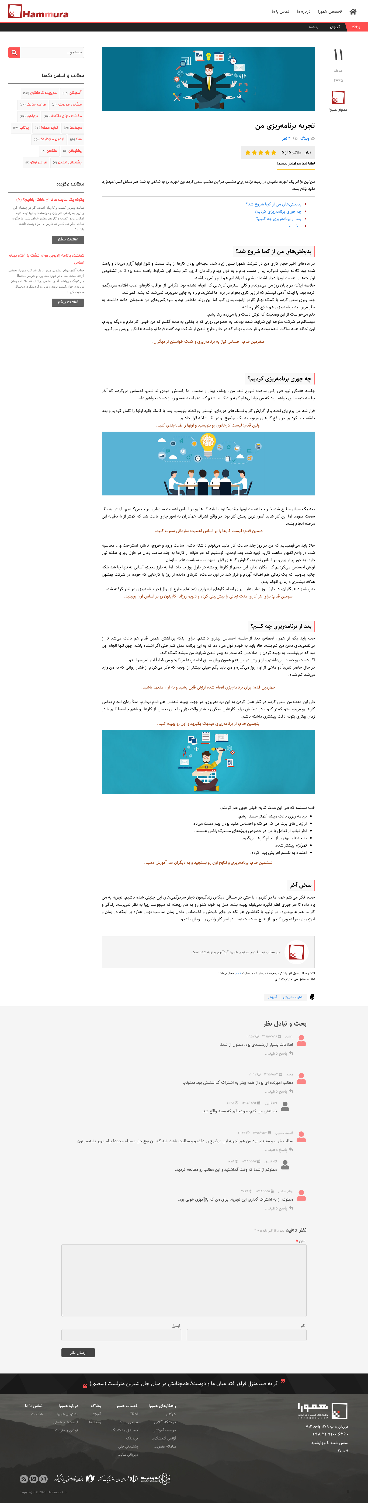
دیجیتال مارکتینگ (125, 1430)
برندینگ (132, 1438)
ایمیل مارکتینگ (49, 139)
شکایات (37, 1414)
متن (302, 1241)
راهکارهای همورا (162, 1406)
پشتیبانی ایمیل (67, 162)
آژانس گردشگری (164, 1438)
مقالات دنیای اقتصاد (63, 116)
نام (303, 1326)
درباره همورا (68, 1406)
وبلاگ (356, 27)
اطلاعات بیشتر (68, 240)
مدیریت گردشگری (40, 93)
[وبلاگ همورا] (24, 1479)
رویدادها (73, 128)
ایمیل (176, 1326)
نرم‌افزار (29, 116)
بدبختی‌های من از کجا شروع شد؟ (273, 204)
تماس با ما (34, 1406)
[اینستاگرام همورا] (43, 1479)
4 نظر (287, 138)
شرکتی (171, 1414)
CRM (134, 1414)
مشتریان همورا (67, 1414)
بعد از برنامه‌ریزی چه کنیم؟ (278, 218)
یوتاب (21, 128)
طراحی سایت (33, 105)
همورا (238, 973)
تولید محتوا (46, 128)
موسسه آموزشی (164, 1430)
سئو (76, 139)
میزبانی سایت (128, 1454)
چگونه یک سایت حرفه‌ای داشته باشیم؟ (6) (50, 200)
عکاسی (49, 151)
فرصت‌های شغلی (65, 1422)
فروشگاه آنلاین (165, 1422)
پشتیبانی (72, 151)
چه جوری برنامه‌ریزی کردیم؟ (278, 211)
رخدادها (313, 27)
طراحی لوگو (36, 162)
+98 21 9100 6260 (330, 1434)
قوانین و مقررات (66, 1430)
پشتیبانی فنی (128, 1446)
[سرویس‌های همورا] (33, 1479)
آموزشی (335, 27)
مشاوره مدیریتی (293, 997)
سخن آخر (293, 226)
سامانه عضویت (165, 1446)
